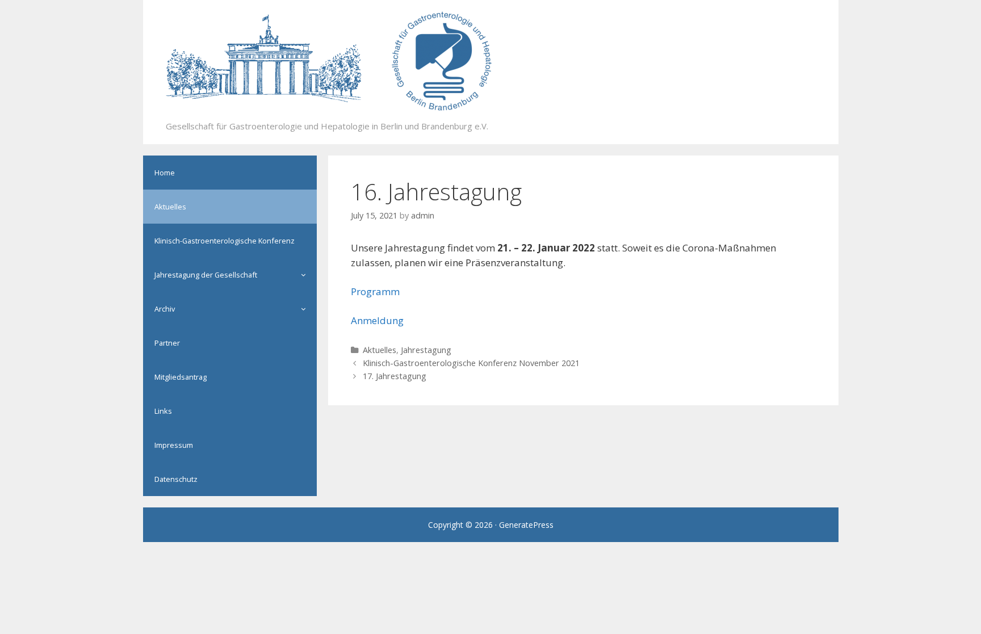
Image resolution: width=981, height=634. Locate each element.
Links (163, 411)
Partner (167, 343)
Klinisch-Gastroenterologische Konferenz (224, 241)
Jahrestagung (426, 350)
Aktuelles (379, 350)
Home (164, 172)
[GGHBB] (329, 60)
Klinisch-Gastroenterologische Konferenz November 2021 (471, 363)
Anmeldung (377, 320)
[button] (306, 275)
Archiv (164, 309)
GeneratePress (526, 524)
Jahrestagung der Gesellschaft (205, 275)
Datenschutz (176, 479)
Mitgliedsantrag (180, 377)
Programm (375, 291)
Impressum (173, 445)
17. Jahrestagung (394, 376)
